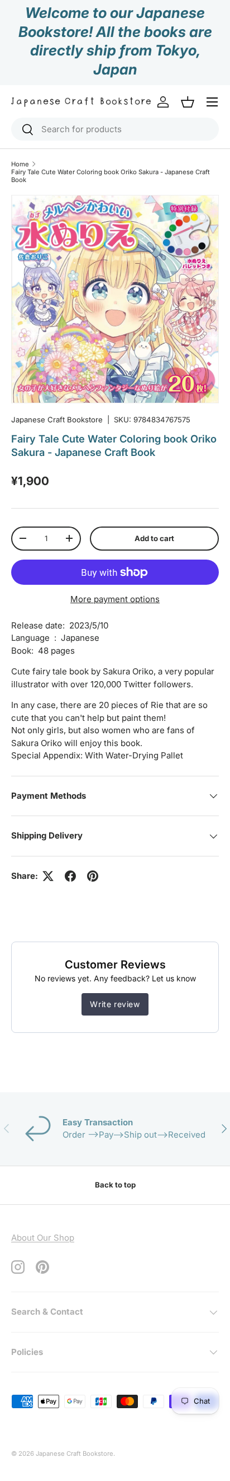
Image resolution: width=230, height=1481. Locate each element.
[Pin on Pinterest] (93, 876)
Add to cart (154, 538)
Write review (115, 1004)
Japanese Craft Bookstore (57, 419)
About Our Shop (42, 1237)
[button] (187, 102)
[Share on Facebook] (70, 876)
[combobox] (115, 129)
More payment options (115, 599)
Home (20, 164)
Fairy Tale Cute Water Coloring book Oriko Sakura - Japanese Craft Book (110, 176)
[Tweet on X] (48, 876)
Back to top (115, 1184)
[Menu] (212, 102)
